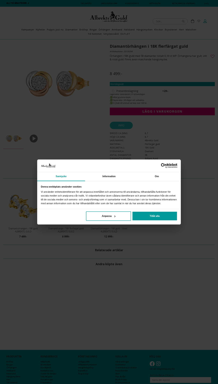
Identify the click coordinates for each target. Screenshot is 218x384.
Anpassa (107, 216)
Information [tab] (109, 176)
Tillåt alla (155, 216)
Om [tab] (157, 176)
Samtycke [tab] (61, 176)
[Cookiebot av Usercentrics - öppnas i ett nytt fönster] (163, 165)
